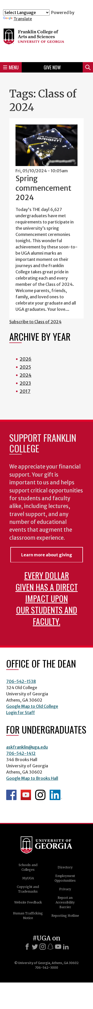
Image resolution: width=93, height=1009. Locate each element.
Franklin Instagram (40, 795)
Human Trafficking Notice (28, 915)
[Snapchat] (50, 947)
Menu (14, 67)
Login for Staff (20, 712)
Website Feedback (28, 902)
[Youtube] (58, 947)
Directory (65, 867)
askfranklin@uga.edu (27, 747)
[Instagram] (43, 947)
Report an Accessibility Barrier (65, 902)
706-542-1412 (21, 753)
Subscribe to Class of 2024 (35, 321)
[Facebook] (27, 947)
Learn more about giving (46, 554)
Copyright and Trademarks (28, 889)
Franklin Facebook (11, 795)
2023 (25, 383)
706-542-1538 (21, 681)
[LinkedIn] (66, 947)
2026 (26, 359)
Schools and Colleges (28, 867)
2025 (25, 367)
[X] (35, 947)
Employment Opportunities (65, 878)
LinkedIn (56, 795)
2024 (26, 375)
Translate (22, 18)
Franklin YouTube (26, 795)
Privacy (65, 889)
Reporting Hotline (65, 916)
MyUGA (28, 878)
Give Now (52, 67)
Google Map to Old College (32, 706)
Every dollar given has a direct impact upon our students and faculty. (47, 598)
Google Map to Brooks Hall (32, 778)
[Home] (46, 39)
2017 (25, 391)
